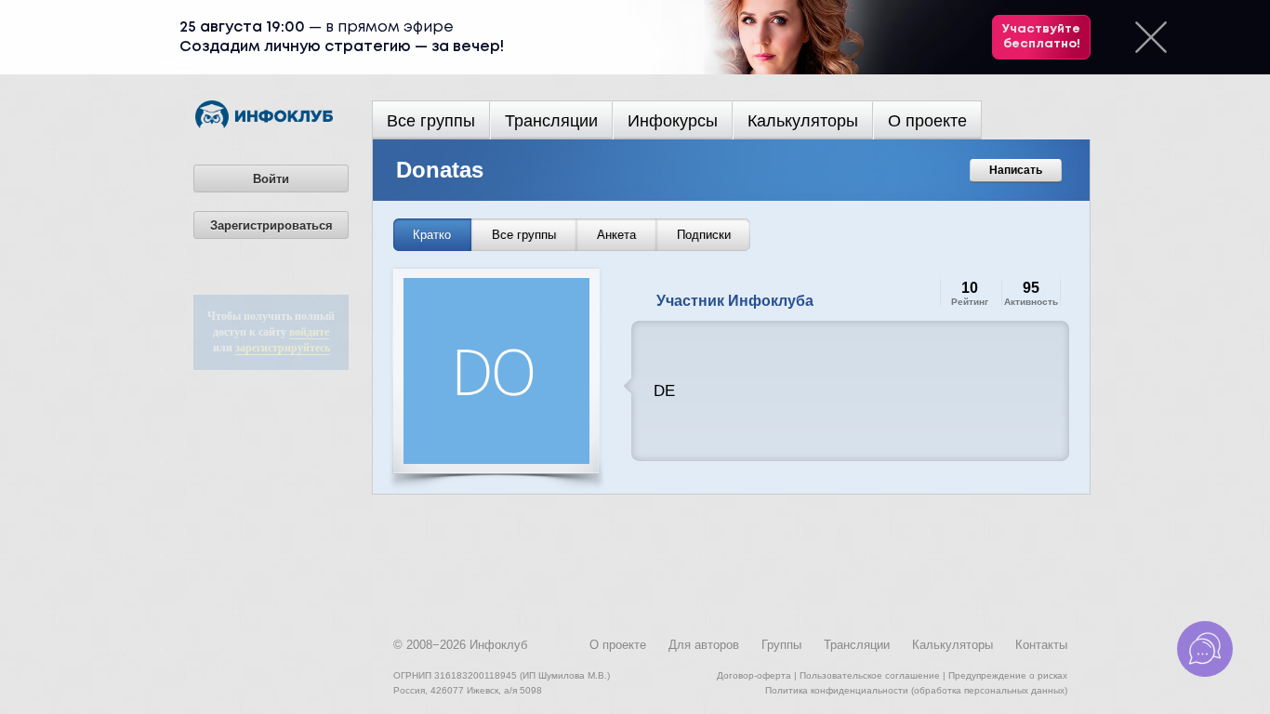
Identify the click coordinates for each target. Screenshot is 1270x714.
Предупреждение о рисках (1007, 675)
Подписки (704, 235)
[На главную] (264, 124)
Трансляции (551, 121)
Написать (1015, 170)
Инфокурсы (673, 121)
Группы (781, 645)
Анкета (616, 235)
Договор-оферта (754, 675)
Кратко (432, 235)
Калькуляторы (802, 121)
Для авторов (703, 645)
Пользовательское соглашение (870, 675)
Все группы (431, 121)
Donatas (439, 169)
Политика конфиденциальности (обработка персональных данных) (916, 690)
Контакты (1041, 645)
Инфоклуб (498, 645)
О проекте (927, 121)
